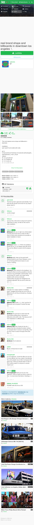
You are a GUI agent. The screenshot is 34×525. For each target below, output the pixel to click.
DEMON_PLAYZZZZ (12, 383)
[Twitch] (11, 63)
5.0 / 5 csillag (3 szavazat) (6, 137)
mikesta (12, 62)
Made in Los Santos (6, 520)
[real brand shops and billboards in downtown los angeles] (17, 102)
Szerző (13, 230)
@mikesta (9, 257)
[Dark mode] (29, 2)
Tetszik (13, 133)
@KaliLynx (10, 232)
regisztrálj (4, 393)
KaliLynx (9, 211)
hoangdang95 (11, 354)
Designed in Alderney (6, 518)
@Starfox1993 (11, 302)
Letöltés (18, 53)
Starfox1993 (10, 288)
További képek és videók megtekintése (17, 129)
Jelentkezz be (21, 392)
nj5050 (9, 347)
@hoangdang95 (11, 372)
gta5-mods (10, 200)
